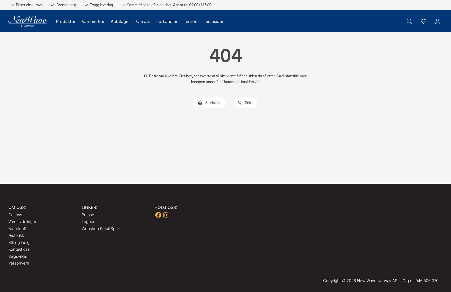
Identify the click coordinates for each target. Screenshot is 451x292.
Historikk (16, 235)
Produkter (65, 21)
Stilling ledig (18, 242)
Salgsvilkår (17, 256)
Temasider (213, 21)
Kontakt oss (19, 249)
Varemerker (93, 21)
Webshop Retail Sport (101, 228)
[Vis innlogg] (438, 21)
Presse (88, 214)
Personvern (18, 263)
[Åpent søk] (409, 21)
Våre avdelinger (22, 221)
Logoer (88, 221)
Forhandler (166, 21)
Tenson (190, 21)
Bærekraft (17, 228)
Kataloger (120, 21)
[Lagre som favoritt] (424, 21)
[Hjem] (28, 21)
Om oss (143, 21)
